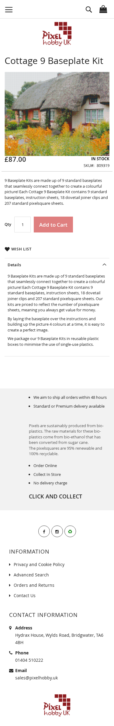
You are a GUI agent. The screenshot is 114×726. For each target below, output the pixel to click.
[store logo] (57, 34)
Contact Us (25, 595)
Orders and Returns (34, 585)
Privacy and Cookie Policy (39, 564)
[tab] (57, 264)
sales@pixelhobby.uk (36, 678)
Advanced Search (31, 575)
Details (14, 264)
